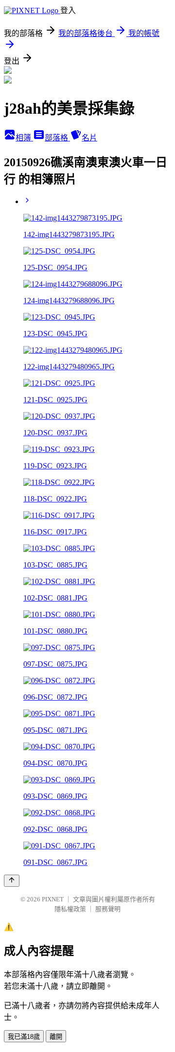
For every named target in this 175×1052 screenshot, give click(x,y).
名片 (89, 138)
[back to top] (11, 881)
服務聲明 (108, 909)
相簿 (24, 138)
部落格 (57, 138)
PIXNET (53, 899)
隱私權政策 (70, 909)
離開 (56, 1036)
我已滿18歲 (24, 1036)
